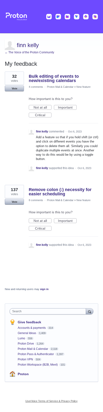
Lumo (22, 338)
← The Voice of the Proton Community (29, 52)
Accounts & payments (32, 328)
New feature (83, 86)
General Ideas (27, 333)
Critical (43, 115)
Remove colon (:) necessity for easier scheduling (60, 191)
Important (67, 107)
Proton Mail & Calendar (60, 86)
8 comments (36, 200)
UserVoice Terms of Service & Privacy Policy (51, 401)
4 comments (36, 86)
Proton (23, 374)
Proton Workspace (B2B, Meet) (38, 364)
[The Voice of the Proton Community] (51, 16)
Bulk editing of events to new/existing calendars (54, 78)
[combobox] (49, 311)
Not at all (43, 107)
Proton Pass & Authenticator (36, 354)
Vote (14, 88)
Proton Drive (26, 343)
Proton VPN (26, 359)
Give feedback (29, 322)
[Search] (89, 311)
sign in (44, 289)
